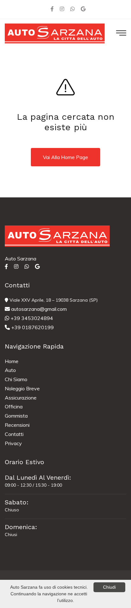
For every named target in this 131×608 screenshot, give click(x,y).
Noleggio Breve (22, 388)
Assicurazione (21, 397)
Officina (14, 406)
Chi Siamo (16, 379)
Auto (10, 370)
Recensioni (17, 425)
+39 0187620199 (32, 327)
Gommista (16, 416)
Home (11, 361)
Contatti (14, 434)
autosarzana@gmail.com (38, 309)
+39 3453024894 (31, 318)
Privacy (13, 443)
